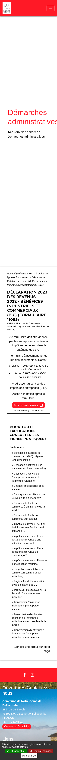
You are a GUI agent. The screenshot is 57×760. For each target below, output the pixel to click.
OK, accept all (17, 751)
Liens (7, 739)
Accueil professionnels (20, 273)
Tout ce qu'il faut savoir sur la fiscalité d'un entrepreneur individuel (29, 593)
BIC (37, 349)
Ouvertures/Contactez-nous (25, 690)
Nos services (29, 132)
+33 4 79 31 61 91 (12, 721)
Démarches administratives (26, 136)
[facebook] (24, 675)
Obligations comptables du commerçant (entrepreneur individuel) (28, 573)
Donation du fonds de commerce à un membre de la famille (28, 507)
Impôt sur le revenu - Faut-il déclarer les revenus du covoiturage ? (28, 552)
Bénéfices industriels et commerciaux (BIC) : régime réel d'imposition (27, 456)
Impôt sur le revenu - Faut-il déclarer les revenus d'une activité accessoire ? (28, 540)
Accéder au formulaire (28, 405)
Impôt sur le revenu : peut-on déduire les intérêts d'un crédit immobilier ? (28, 527)
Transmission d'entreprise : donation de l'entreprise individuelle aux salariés (28, 633)
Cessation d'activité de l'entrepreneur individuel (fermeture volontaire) (25, 477)
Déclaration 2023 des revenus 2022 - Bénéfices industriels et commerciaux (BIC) (27, 281)
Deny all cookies (41, 751)
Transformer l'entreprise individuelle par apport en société (26, 606)
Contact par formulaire (16, 726)
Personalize (29, 755)
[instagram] (32, 675)
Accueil (13, 132)
